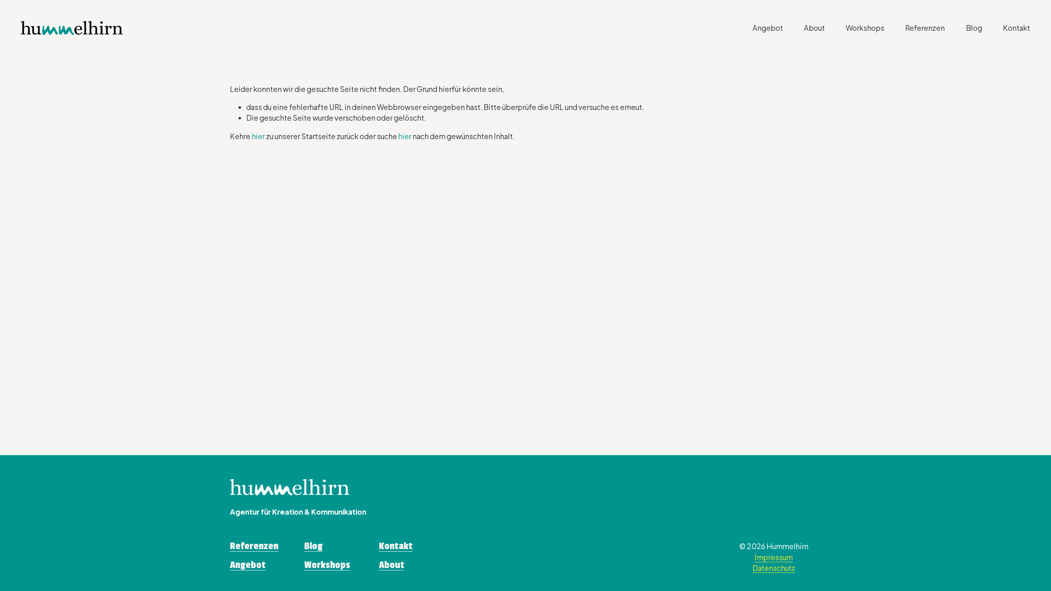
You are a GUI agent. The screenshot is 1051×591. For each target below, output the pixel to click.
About (814, 27)
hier (258, 136)
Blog (974, 27)
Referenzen (925, 27)
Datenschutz (774, 568)
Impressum (774, 557)
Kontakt (1016, 27)
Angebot (768, 27)
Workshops (865, 27)
